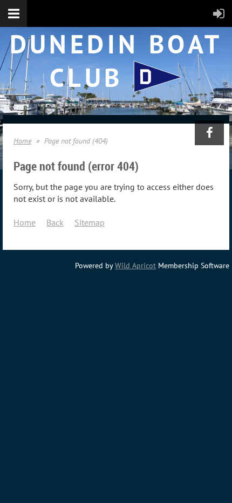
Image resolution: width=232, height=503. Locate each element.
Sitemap (89, 222)
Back (55, 222)
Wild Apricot (135, 265)
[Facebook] (209, 132)
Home (22, 141)
